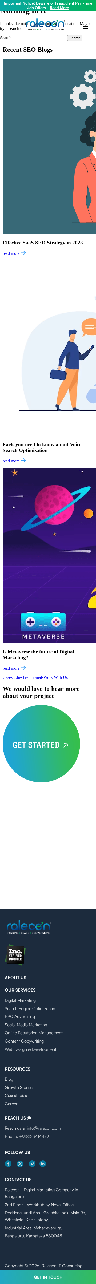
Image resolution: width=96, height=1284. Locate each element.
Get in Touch (48, 1277)
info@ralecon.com (44, 1128)
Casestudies (12, 677)
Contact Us (18, 1179)
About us (15, 977)
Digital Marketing (20, 1000)
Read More (59, 7)
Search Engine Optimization (30, 1008)
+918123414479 (34, 1136)
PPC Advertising (20, 1016)
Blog (9, 1079)
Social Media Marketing (26, 1024)
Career (11, 1103)
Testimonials (32, 677)
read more (12, 253)
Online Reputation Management (34, 1032)
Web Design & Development (30, 1049)
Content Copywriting (24, 1041)
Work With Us (55, 677)
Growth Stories (19, 1087)
